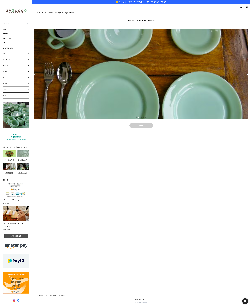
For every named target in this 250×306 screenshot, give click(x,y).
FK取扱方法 (9, 173)
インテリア (6, 83)
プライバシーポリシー (41, 295)
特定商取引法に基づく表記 (57, 295)
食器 (4, 77)
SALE (5, 54)
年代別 (5, 71)
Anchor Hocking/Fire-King (57, 13)
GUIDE (5, 34)
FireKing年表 (9, 160)
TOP (35, 13)
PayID (141, 125)
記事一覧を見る (16, 236)
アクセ (5, 89)
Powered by (139, 302)
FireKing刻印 (23, 160)
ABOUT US (7, 38)
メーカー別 (42, 13)
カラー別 (6, 66)
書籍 (4, 95)
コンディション (22, 173)
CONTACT (7, 42)
